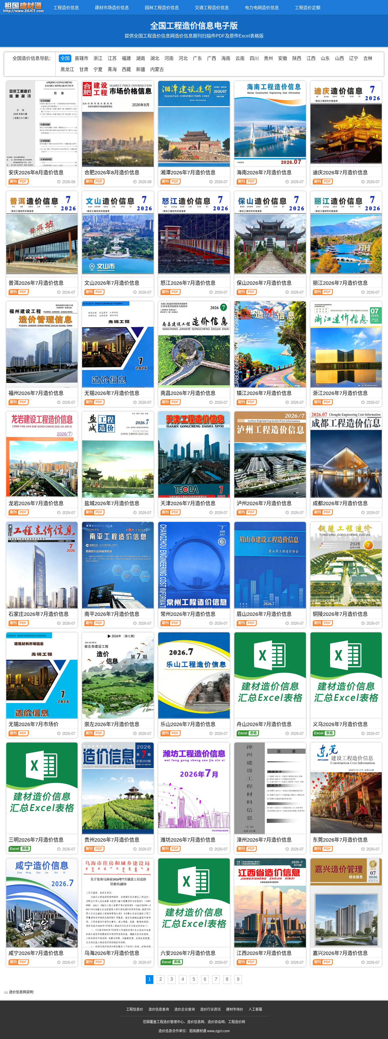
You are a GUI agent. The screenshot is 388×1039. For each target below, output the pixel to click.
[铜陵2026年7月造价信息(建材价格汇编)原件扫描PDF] (346, 569)
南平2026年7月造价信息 (111, 614)
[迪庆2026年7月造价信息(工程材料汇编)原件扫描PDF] (346, 128)
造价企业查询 (184, 1009)
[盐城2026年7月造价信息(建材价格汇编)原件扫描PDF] (118, 458)
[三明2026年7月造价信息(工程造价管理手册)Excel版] (42, 778)
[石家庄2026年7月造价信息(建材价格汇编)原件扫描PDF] (42, 569)
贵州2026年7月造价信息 (111, 840)
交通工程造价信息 (212, 7)
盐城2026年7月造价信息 (111, 503)
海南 (225, 58)
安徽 (282, 58)
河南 (169, 58)
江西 (311, 58)
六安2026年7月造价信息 (188, 953)
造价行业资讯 (210, 1009)
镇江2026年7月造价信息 (264, 393)
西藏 (126, 69)
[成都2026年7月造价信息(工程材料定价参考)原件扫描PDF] (346, 458)
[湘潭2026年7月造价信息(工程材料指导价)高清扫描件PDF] (194, 128)
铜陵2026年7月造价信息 (340, 614)
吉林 (367, 58)
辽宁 (353, 58)
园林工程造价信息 (162, 7)
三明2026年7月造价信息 (36, 840)
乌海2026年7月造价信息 (111, 953)
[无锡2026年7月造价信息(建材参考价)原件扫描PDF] (118, 348)
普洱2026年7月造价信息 (36, 283)
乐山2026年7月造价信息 (188, 724)
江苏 (112, 58)
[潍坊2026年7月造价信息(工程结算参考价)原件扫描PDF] (194, 788)
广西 (211, 58)
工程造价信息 (66, 7)
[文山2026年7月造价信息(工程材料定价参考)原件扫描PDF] (118, 238)
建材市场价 (234, 1009)
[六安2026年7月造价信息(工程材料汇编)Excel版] (194, 894)
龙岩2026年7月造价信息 (36, 503)
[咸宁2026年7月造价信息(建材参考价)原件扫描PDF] (42, 906)
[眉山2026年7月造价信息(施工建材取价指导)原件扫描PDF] (270, 569)
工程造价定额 (307, 7)
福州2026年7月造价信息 (36, 393)
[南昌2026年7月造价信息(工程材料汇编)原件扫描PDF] (194, 348)
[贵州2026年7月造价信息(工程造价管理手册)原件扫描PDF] (118, 793)
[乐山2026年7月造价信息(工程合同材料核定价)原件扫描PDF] (194, 679)
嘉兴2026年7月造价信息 (340, 953)
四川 (254, 58)
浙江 (98, 58)
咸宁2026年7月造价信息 (36, 953)
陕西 (296, 58)
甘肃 (83, 69)
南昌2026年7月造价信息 (188, 393)
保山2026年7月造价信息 (264, 283)
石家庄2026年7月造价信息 (39, 614)
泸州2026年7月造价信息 (264, 503)
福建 (126, 58)
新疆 (140, 69)
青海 (112, 69)
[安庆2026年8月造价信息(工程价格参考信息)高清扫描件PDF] (42, 128)
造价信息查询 (159, 1009)
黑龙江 (67, 69)
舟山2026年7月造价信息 (264, 724)
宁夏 (98, 69)
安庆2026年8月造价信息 (36, 172)
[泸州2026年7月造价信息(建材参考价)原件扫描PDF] (270, 458)
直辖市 (81, 58)
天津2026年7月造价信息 (188, 503)
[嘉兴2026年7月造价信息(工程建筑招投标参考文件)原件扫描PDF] (346, 907)
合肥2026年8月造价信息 (111, 172)
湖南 (140, 58)
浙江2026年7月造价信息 (340, 393)
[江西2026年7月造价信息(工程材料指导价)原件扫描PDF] (270, 905)
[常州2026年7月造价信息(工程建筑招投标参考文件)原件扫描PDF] (194, 569)
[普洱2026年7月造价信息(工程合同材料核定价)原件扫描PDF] (42, 238)
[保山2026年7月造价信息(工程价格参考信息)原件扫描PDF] (270, 238)
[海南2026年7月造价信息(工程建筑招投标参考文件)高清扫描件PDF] (270, 128)
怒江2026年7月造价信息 (188, 283)
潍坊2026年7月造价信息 (188, 840)
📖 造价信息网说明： (20, 992)
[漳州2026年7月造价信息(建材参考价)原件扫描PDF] (270, 790)
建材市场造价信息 (112, 7)
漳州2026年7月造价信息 (264, 840)
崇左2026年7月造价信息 (111, 724)
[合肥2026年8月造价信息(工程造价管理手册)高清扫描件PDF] (118, 128)
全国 (65, 58)
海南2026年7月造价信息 (264, 172)
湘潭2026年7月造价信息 (188, 172)
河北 (183, 58)
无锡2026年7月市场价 (34, 724)
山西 (339, 58)
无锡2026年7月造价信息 (111, 393)
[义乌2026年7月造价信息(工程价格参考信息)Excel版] (346, 668)
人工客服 (255, 1009)
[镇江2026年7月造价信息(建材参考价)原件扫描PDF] (270, 348)
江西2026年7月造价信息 (264, 953)
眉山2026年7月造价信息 (264, 614)
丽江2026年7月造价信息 (340, 283)
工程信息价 (134, 1009)
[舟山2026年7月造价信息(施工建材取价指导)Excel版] (270, 668)
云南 (240, 58)
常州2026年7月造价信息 (188, 614)
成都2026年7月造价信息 (340, 503)
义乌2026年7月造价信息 (340, 724)
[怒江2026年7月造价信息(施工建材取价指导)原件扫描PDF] (194, 238)
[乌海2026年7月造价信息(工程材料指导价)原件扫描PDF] (118, 905)
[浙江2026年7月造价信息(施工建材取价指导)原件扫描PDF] (346, 348)
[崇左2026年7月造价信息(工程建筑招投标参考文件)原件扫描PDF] (118, 679)
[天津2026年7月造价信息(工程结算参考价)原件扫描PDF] (194, 458)
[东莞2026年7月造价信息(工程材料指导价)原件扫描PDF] (346, 792)
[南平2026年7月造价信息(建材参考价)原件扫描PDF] (118, 569)
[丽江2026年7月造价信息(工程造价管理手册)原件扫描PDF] (346, 238)
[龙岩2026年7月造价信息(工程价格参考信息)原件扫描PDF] (42, 458)
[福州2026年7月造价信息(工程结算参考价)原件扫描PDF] (42, 348)
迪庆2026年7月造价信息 (340, 172)
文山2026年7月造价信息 (111, 283)
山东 (325, 58)
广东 (197, 58)
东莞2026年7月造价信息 (340, 840)
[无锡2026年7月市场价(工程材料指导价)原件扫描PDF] (42, 678)
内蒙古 (157, 69)
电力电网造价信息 (262, 7)
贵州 (268, 58)
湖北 (154, 58)
